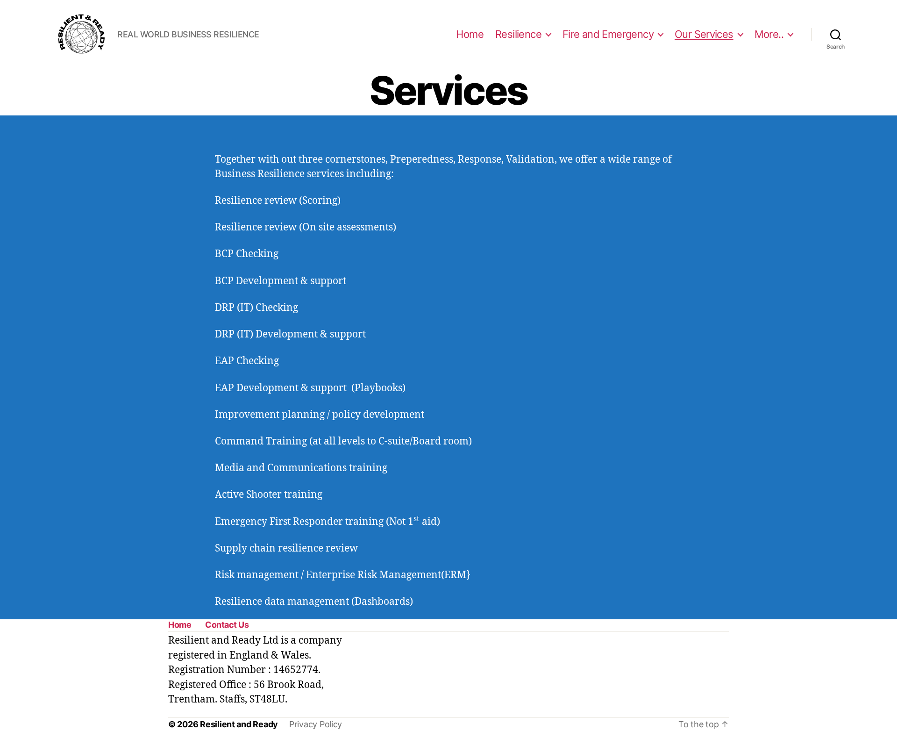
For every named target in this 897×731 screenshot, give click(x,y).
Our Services (704, 34)
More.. (769, 34)
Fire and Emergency (608, 34)
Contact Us (227, 625)
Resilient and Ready (239, 724)
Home (470, 34)
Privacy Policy (315, 724)
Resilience (518, 34)
